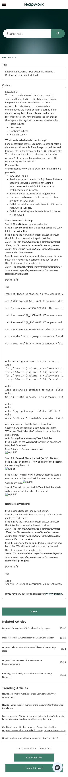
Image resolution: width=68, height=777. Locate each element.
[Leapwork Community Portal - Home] (34, 4)
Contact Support (34, 768)
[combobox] (27, 33)
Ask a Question (34, 757)
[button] (57, 767)
